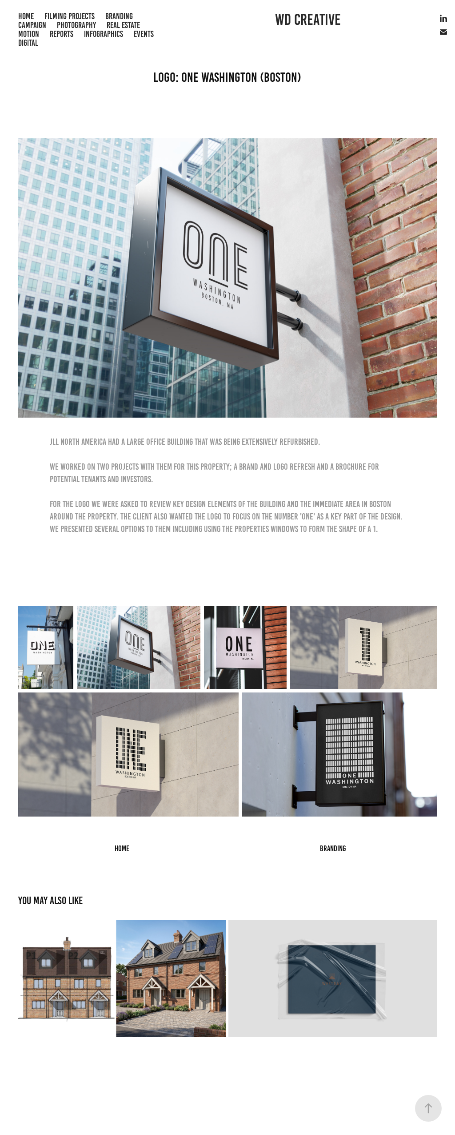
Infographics (103, 34)
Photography (76, 25)
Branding (119, 16)
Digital (28, 43)
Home (26, 16)
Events (144, 34)
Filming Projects (69, 16)
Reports (61, 34)
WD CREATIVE (308, 19)
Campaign (32, 25)
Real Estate (123, 25)
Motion (28, 34)
